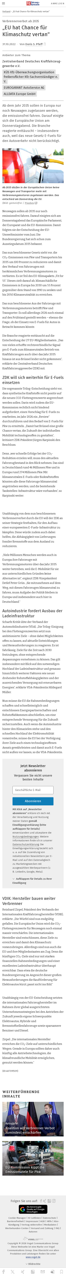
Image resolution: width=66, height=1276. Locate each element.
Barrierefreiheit (15, 1221)
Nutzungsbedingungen (26, 836)
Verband (6, 11)
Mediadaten (50, 1224)
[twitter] (13, 1272)
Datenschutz (50, 1217)
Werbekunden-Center (17, 1228)
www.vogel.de (33, 1257)
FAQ (58, 1228)
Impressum (32, 1221)
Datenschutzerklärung (26, 844)
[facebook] (4, 1271)
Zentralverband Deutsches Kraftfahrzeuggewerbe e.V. (31, 64)
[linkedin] (33, 1272)
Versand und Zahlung (42, 1228)
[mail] (43, 1271)
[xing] (23, 1272)
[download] (52, 1272)
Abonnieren (33, 801)
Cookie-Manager (17, 1217)
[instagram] (53, 1201)
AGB (42, 1221)
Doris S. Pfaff (33, 44)
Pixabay (29, 203)
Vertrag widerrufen (32, 1224)
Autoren (33, 1231)
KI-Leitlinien (34, 1217)
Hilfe (49, 1221)
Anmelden (57, 3)
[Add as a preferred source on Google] (33, 1209)
